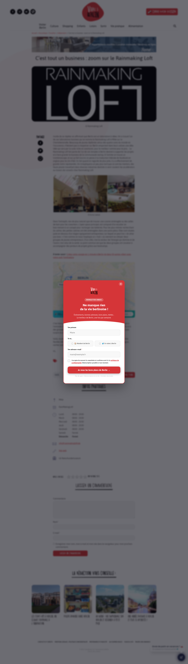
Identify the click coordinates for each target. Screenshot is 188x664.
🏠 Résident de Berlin (82, 344)
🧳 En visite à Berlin (109, 344)
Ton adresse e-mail (75, 349)
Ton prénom (72, 328)
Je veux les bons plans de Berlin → (94, 370)
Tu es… (70, 339)
